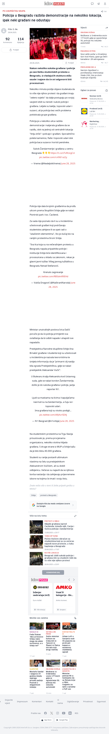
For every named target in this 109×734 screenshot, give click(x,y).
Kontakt (49, 701)
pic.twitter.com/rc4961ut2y (53, 157)
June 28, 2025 (68, 163)
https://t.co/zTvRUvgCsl (63, 152)
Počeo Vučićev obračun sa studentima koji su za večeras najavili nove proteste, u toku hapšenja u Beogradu (59, 542)
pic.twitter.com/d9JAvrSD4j (53, 414)
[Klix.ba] (55, 3)
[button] (69, 579)
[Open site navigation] (3, 4)
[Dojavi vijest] (98, 3)
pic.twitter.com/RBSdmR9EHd (53, 276)
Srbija (33, 495)
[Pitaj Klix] (92, 3)
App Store (47, 720)
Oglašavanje (73, 701)
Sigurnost (101, 701)
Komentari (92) (53, 572)
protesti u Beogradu (48, 495)
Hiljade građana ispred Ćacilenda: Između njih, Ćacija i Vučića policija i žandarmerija (59, 526)
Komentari (37, 701)
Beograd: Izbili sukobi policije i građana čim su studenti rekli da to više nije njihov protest (60, 558)
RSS (76, 713)
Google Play (63, 720)
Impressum (22, 701)
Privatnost (88, 701)
